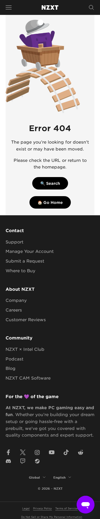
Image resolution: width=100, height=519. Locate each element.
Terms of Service (66, 508)
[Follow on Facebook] (8, 452)
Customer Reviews (26, 319)
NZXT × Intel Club (25, 349)
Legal (26, 508)
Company (16, 300)
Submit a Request (25, 260)
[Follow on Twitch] (23, 461)
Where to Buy (20, 270)
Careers (14, 309)
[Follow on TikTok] (66, 452)
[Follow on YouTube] (51, 452)
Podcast (14, 358)
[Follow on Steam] (37, 461)
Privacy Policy (42, 508)
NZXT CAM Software (28, 377)
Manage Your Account (30, 251)
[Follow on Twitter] (23, 452)
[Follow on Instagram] (37, 452)
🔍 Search (50, 183)
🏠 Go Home (50, 202)
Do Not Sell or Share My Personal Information (51, 516)
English (59, 477)
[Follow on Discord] (8, 461)
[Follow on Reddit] (80, 452)
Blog (11, 368)
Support (14, 241)
